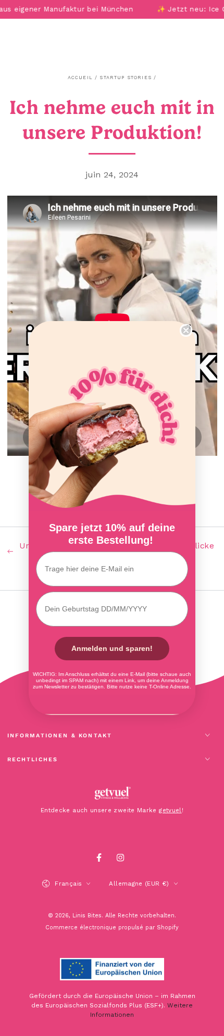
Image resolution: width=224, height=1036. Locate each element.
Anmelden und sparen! (112, 648)
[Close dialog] (186, 330)
